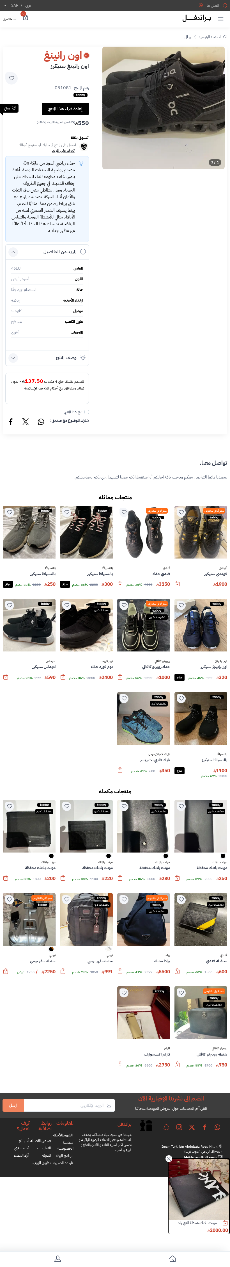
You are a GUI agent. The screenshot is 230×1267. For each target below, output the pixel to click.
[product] (199, 1189)
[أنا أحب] (181, 512)
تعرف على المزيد (63, 150)
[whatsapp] (217, 1127)
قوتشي (223, 568)
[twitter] (192, 1127)
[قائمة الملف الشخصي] (57, 1260)
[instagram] (179, 1127)
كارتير (167, 1048)
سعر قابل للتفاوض (214, 511)
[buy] (177, 586)
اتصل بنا (213, 5)
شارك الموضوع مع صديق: (69, 420)
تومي (110, 955)
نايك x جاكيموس (159, 754)
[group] (163, 108)
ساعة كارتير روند (205, 1223)
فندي (166, 568)
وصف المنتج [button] (66, 357)
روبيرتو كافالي (162, 661)
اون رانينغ (221, 661)
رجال (188, 37)
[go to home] (172, 1260)
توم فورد (107, 661)
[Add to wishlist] (11, 78)
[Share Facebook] (11, 423)
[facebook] (205, 1127)
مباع (65, 584)
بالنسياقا (107, 568)
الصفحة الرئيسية (210, 37)
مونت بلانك (220, 862)
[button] (220, 18)
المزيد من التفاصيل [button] (60, 252)
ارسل (13, 1105)
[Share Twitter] (26, 423)
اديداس (51, 661)
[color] (223, 858)
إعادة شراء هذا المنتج (65, 109)
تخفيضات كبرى (157, 617)
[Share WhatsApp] (201, 5)
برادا (167, 955)
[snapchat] (166, 1127)
